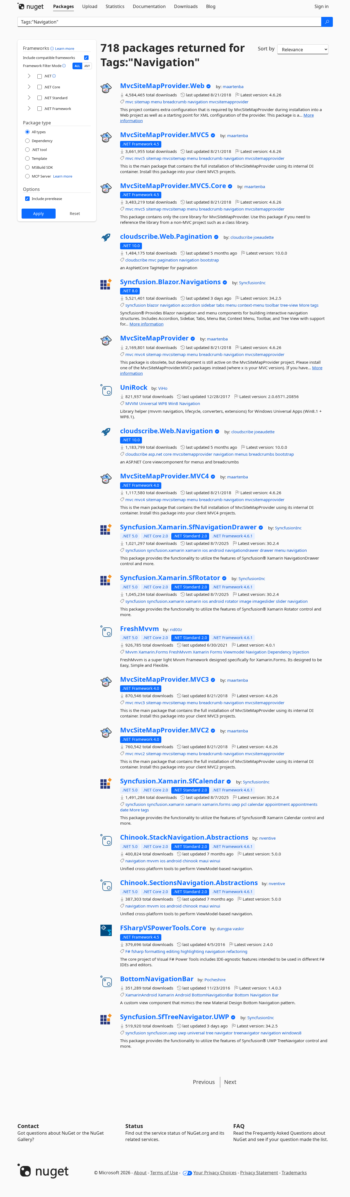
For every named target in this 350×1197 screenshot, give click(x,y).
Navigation (189, 403)
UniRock (133, 387)
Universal (148, 403)
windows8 (292, 1032)
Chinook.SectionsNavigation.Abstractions (189, 883)
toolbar (272, 305)
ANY (87, 66)
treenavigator (247, 1032)
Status (134, 1126)
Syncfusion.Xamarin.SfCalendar (172, 781)
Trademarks (294, 1173)
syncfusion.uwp (162, 1032)
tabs (220, 305)
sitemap (142, 101)
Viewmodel (234, 652)
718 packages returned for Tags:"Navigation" (172, 54)
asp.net (155, 454)
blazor (153, 305)
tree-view (289, 305)
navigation (198, 101)
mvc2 (139, 753)
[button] (52, 48)
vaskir (238, 928)
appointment (277, 804)
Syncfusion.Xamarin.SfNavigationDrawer (188, 527)
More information (146, 324)
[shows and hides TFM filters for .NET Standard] (29, 98)
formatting (155, 951)
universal (196, 1032)
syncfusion (135, 305)
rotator (231, 601)
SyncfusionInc (252, 282)
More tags (308, 305)
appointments (304, 804)
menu (156, 101)
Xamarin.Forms (153, 652)
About (140, 1173)
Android (183, 995)
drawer (266, 550)
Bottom (242, 995)
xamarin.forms (216, 804)
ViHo (162, 388)
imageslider (263, 601)
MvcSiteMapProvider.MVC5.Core (173, 186)
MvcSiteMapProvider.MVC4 (164, 476)
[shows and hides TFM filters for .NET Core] (29, 87)
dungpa (225, 928)
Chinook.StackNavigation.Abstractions (184, 837)
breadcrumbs (261, 454)
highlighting (192, 951)
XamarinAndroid (141, 995)
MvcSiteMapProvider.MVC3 (164, 679)
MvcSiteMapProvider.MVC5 (164, 135)
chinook (190, 860)
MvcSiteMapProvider (154, 338)
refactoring (236, 951)
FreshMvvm (139, 629)
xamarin (193, 550)
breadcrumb (174, 101)
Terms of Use (164, 1173)
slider (281, 601)
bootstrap (209, 260)
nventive (267, 838)
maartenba (233, 86)
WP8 (162, 403)
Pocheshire (214, 979)
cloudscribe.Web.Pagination (166, 236)
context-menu (251, 305)
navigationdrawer (242, 550)
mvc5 (139, 158)
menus (241, 454)
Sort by (266, 48)
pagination (167, 260)
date (124, 809)
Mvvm (131, 652)
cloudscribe (241, 237)
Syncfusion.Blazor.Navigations (170, 282)
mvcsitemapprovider (228, 101)
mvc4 (139, 354)
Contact (28, 1126)
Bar (275, 995)
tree (209, 1032)
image (245, 601)
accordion (190, 305)
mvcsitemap (174, 158)
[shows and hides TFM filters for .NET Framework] (29, 108)
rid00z (176, 629)
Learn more (64, 48)
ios (205, 550)
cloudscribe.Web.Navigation (166, 431)
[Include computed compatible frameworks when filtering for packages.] (86, 57)
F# (127, 951)
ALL (77, 66)
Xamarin (201, 652)
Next (230, 1082)
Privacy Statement (259, 1173)
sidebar (208, 305)
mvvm (153, 860)
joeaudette (263, 237)
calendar (256, 804)
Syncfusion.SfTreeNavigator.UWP (174, 1017)
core (167, 454)
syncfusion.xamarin (165, 550)
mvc (129, 101)
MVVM (131, 403)
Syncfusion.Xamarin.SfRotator (170, 578)
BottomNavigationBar (157, 979)
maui (204, 860)
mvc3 (139, 702)
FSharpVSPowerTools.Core (163, 928)
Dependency (279, 652)
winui (215, 860)
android (216, 550)
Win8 (173, 403)
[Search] (327, 22)
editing (173, 951)
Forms (216, 652)
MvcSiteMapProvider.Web (162, 86)
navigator (223, 1032)
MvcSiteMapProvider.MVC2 (164, 730)
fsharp (137, 951)
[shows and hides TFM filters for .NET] (29, 76)
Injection (300, 652)
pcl (244, 804)
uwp (236, 804)
